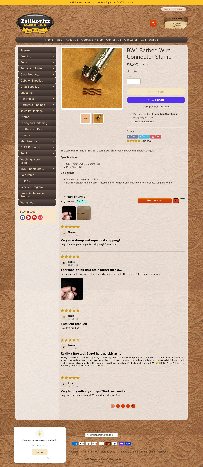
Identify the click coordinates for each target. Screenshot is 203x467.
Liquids (38, 136)
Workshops (27, 202)
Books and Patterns (38, 69)
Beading (38, 57)
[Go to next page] (133, 406)
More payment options (156, 107)
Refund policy (108, 452)
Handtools (38, 99)
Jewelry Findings (38, 111)
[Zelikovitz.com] (35, 23)
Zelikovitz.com (100, 459)
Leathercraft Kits (38, 129)
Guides (38, 181)
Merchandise (38, 142)
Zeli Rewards (149, 39)
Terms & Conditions (68, 452)
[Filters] (176, 200)
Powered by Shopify (101, 461)
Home (49, 39)
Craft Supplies (38, 87)
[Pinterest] (28, 217)
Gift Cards (131, 39)
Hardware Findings (38, 105)
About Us (72, 39)
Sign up (179, 9)
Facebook (163, 452)
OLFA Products (38, 148)
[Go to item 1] (69, 213)
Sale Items (27, 175)
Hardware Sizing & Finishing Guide (137, 452)
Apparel (38, 51)
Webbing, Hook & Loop (38, 161)
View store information (144, 121)
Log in (167, 9)
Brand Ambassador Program (32, 194)
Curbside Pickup (92, 39)
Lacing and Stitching (38, 123)
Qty (129, 76)
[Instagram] (40, 217)
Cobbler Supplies (31, 80)
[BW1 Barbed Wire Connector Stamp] (85, 118)
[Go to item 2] (84, 213)
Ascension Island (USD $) (100, 435)
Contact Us (113, 39)
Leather (38, 117)
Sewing (38, 154)
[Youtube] (34, 217)
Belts (38, 63)
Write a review (154, 200)
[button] (134, 141)
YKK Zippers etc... (38, 169)
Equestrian (27, 92)
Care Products (38, 75)
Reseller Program (31, 187)
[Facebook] (22, 217)
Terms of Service (90, 452)
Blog (59, 39)
